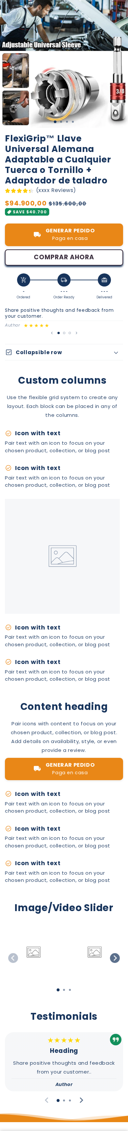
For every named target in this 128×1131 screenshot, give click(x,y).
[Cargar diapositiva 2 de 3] (64, 333)
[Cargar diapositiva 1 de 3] (55, 122)
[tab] (58, 990)
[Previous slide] (13, 958)
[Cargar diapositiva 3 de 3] (70, 333)
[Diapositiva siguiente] (76, 333)
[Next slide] (115, 958)
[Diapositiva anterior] (52, 333)
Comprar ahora (64, 257)
